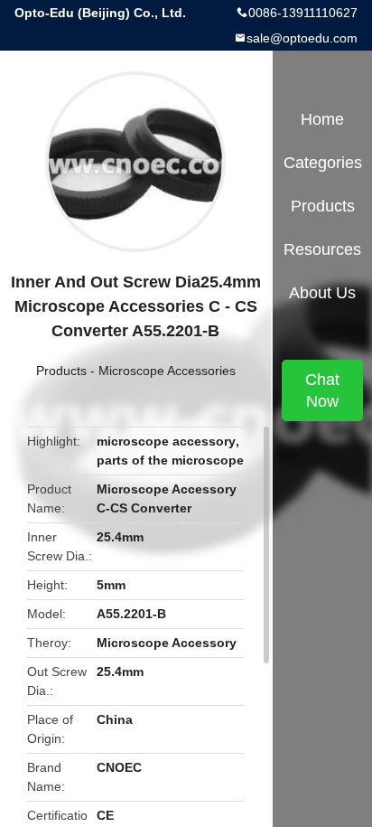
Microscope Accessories (167, 370)
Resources (322, 249)
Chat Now (322, 390)
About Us (322, 293)
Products (61, 370)
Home (322, 119)
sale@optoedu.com (302, 38)
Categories (323, 163)
